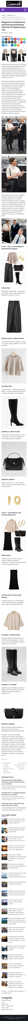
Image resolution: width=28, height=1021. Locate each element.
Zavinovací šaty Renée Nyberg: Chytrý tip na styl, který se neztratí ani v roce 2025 (13, 782)
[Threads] (12, 42)
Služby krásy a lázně (7, 1009)
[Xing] (3, 42)
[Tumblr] (9, 42)
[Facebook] (3, 39)
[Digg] (12, 45)
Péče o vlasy (5, 1007)
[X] (6, 39)
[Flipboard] (21, 42)
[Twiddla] (9, 45)
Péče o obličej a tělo (7, 1006)
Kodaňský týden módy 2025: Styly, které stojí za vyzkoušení (13, 804)
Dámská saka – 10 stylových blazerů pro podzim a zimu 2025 (13, 794)
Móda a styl (4, 759)
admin (11, 33)
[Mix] (21, 39)
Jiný (3, 1002)
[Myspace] (15, 42)
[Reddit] (9, 39)
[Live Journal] (18, 42)
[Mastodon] (18, 39)
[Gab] (15, 45)
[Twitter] (6, 45)
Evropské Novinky (6, 1000)
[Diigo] (24, 42)
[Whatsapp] (24, 39)
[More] (18, 45)
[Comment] (6, 42)
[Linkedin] (12, 39)
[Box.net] (3, 45)
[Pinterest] (15, 39)
